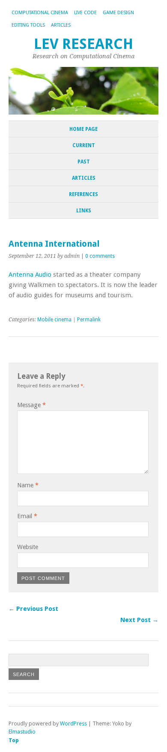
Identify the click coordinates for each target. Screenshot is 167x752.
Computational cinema (40, 12)
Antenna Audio (30, 274)
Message (31, 405)
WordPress (73, 723)
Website (27, 547)
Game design (118, 12)
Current (83, 145)
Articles (61, 25)
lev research (83, 44)
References (83, 194)
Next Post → (139, 619)
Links (83, 211)
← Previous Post (33, 608)
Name (28, 485)
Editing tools (28, 25)
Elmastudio (22, 731)
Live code (85, 12)
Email (27, 516)
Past (84, 162)
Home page (83, 129)
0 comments (100, 256)
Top (14, 740)
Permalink (89, 320)
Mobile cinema (54, 320)
